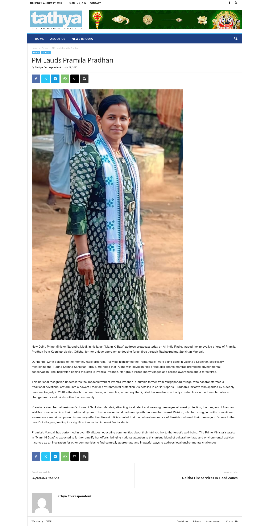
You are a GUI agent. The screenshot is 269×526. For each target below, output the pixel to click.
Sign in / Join (77, 3)
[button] (235, 38)
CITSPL (49, 521)
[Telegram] (55, 79)
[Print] (84, 79)
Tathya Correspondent (48, 67)
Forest (45, 48)
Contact (95, 3)
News (36, 52)
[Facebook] (229, 3)
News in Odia (82, 39)
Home (39, 39)
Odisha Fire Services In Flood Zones (209, 478)
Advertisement (213, 521)
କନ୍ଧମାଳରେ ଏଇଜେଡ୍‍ (45, 478)
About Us (57, 39)
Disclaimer (182, 521)
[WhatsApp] (65, 79)
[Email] (74, 79)
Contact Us (232, 521)
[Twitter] (236, 3)
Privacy (197, 521)
